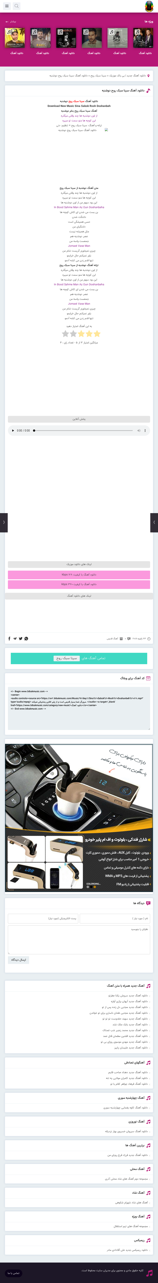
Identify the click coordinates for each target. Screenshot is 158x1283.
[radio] (97, 334)
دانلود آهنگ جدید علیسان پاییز (131, 1048)
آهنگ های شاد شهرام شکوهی (131, 1203)
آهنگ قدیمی (112, 638)
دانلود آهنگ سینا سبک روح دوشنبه (123, 90)
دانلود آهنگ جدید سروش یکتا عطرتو (128, 996)
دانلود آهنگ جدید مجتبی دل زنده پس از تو (125, 1007)
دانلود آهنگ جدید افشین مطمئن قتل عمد (125, 1036)
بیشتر (13, 21)
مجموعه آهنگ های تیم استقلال (131, 1226)
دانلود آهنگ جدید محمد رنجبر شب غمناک (125, 1030)
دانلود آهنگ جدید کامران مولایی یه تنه (127, 1078)
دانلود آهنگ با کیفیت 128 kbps (79, 575)
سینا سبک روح (98, 76)
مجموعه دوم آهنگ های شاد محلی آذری (126, 1179)
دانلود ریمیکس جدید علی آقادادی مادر (127, 1250)
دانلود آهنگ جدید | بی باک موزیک (127, 76)
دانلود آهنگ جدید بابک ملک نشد (130, 1025)
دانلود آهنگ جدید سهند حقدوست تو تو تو (125, 1019)
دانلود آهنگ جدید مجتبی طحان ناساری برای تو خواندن (119, 1013)
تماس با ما (13, 1273)
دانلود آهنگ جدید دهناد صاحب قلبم (128, 1072)
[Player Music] (79, 891)
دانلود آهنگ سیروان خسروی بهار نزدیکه (126, 1131)
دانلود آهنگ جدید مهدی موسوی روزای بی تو (124, 1042)
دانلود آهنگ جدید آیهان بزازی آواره (129, 1001)
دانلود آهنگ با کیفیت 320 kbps (79, 584)
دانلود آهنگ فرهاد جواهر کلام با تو (129, 1084)
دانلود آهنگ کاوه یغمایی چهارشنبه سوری (125, 1108)
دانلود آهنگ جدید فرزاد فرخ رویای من (128, 1155)
